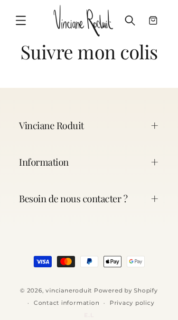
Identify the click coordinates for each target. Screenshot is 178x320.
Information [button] (44, 161)
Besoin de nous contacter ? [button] (73, 198)
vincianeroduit (69, 290)
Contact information (67, 302)
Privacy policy (132, 302)
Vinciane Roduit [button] (51, 125)
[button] (20, 20)
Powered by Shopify (126, 290)
